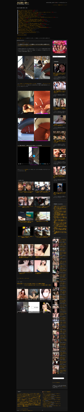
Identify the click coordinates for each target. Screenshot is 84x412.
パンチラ (34, 398)
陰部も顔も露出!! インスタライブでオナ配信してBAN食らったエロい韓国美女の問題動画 (31, 283)
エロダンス (34, 396)
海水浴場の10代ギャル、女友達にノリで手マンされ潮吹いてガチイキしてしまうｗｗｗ (29, 14)
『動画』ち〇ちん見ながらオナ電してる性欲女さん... (63, 262)
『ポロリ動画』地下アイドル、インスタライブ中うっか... (63, 349)
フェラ (26, 400)
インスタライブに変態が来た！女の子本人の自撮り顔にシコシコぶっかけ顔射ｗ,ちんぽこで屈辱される (60, 212)
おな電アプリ (60, 163)
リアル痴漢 (19, 278)
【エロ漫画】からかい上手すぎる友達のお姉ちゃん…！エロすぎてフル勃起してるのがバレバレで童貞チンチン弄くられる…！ (35, 12)
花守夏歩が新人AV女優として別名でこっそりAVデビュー (25, 29)
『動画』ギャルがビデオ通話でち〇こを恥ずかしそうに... (63, 266)
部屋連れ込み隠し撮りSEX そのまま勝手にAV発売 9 (25, 30)
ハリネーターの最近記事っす (47, 391)
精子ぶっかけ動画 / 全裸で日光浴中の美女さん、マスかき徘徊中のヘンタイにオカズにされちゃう (60, 209)
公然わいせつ (23, 278)
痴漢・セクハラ (22, 38)
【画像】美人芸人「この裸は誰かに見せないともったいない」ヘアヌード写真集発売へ (29, 26)
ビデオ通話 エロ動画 (61, 112)
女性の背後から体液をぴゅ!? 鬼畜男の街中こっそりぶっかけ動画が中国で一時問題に (60, 229)
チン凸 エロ (63, 78)
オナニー (21, 397)
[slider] (28, 163)
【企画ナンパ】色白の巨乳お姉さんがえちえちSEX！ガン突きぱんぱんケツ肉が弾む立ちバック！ (31, 24)
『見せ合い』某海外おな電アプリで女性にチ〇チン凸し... (63, 244)
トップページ (55, 4)
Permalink (28, 278)
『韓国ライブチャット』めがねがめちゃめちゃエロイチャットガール (60, 207)
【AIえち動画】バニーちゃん (22, 22)
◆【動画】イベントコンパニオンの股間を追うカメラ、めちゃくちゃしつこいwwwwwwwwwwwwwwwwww (32, 27)
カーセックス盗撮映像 (32, 397)
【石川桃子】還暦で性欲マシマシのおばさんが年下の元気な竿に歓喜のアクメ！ (28, 16)
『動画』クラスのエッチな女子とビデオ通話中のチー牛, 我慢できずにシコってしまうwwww (59, 193)
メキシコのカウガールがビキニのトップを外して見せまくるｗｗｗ (27, 28)
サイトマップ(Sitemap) (56, 382)
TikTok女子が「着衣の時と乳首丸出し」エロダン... (63, 314)
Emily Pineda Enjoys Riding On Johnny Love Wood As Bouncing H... (27, 32)
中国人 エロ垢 (21, 401)
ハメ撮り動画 (30, 398)
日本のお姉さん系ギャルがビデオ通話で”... (63, 344)
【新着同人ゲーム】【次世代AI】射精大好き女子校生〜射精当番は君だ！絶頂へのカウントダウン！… (31, 21)
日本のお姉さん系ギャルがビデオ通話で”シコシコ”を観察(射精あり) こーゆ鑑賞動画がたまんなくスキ (59, 108)
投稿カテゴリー (60, 4)
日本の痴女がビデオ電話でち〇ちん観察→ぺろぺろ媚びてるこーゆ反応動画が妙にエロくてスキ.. (59, 159)
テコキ (21, 398)
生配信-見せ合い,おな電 (61, 127)
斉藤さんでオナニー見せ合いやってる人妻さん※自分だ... (63, 297)
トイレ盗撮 (25, 398)
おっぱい (60, 78)
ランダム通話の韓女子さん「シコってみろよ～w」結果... (63, 240)
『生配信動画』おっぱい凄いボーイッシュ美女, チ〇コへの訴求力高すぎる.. (59, 125)
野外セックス (21, 406)
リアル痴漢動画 (25, 169)
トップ (18, 0)
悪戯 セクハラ (29, 402)
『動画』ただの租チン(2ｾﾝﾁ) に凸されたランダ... (63, 323)
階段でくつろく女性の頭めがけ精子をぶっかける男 (28, 83)
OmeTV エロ (55, 145)
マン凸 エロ (56, 128)
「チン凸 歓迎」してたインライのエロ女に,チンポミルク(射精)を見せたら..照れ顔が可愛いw (60, 226)
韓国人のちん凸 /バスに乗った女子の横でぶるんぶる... (63, 362)
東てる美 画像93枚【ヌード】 (22, 18)
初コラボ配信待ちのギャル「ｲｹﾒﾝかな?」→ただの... (63, 327)
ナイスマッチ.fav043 (21, 33)
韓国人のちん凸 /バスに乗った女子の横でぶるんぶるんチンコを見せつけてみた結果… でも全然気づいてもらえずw (60, 223)
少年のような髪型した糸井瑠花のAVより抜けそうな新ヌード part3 (27, 15)
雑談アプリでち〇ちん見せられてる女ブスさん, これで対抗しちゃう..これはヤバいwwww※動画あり (59, 74)
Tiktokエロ (25, 393)
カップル (25, 397)
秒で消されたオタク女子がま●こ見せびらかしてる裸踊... (63, 366)
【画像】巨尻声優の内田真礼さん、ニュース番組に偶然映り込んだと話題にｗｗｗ (29, 25)
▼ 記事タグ (19, 391)
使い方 (27, 401)
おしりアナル (30, 393)
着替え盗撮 (33, 403)
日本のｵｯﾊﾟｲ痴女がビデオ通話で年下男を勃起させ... (63, 371)
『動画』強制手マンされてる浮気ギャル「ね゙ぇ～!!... (63, 283)
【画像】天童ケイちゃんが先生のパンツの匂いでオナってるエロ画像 (27, 13)
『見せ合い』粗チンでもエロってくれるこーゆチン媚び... (63, 336)
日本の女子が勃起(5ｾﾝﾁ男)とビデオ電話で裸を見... (63, 253)
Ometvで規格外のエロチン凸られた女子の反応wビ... (63, 288)
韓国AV (27, 406)
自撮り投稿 (37, 403)
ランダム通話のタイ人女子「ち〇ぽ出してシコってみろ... (63, 318)
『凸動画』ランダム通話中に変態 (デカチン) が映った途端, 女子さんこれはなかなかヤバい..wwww (59, 141)
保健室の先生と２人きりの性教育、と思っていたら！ (25, 11)
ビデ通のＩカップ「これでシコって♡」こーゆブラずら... (63, 310)
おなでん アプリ (21, 395)
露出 (25, 278)
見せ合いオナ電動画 (33, 405)
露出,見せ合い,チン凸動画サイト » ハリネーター (27, 45)
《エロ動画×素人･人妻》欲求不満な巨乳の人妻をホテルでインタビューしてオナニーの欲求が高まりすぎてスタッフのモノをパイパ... (35, 17)
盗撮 (29, 403)
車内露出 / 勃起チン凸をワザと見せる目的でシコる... (63, 270)
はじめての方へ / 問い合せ (23, 0)
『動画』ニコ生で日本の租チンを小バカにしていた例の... (63, 331)
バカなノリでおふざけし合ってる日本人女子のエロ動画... (63, 275)
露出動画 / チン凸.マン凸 (61, 77)
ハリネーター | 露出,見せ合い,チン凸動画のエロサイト (26, 410)
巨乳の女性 (23, 402)
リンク (65, 4)
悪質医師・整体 (35, 402)
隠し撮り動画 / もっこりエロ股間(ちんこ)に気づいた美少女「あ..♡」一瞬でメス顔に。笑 (60, 217)
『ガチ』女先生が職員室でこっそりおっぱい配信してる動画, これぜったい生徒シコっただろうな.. (59, 91)
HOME (18, 38)
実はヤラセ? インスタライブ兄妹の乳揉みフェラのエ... (63, 279)
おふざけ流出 (34, 395)
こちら (64, 386)
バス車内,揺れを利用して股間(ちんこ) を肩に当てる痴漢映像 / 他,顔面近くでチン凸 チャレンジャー (60, 215)
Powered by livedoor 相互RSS (22, 34)
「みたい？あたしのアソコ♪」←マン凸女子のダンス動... (63, 305)
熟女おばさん (25, 403)
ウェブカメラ (29, 396)
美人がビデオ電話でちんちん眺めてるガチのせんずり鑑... (63, 301)
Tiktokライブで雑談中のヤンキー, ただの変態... (63, 340)
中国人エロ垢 (24, 401)
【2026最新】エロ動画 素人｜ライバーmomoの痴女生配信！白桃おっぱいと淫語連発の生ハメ (30, 20)
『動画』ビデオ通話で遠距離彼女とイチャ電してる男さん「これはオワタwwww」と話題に (59, 176)
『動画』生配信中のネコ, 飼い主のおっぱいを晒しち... (63, 353)
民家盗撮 (21, 403)
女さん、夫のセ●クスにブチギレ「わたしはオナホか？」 (25, 10)
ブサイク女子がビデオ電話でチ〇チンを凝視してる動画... (63, 249)
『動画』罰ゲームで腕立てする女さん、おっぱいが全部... (63, 358)
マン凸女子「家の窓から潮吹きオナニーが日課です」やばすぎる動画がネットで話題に (60, 220)
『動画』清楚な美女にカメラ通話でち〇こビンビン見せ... (63, 292)
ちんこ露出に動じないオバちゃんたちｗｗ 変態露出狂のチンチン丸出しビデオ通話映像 (60, 232)
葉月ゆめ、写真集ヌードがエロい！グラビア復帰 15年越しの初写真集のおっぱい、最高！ (30, 19)
